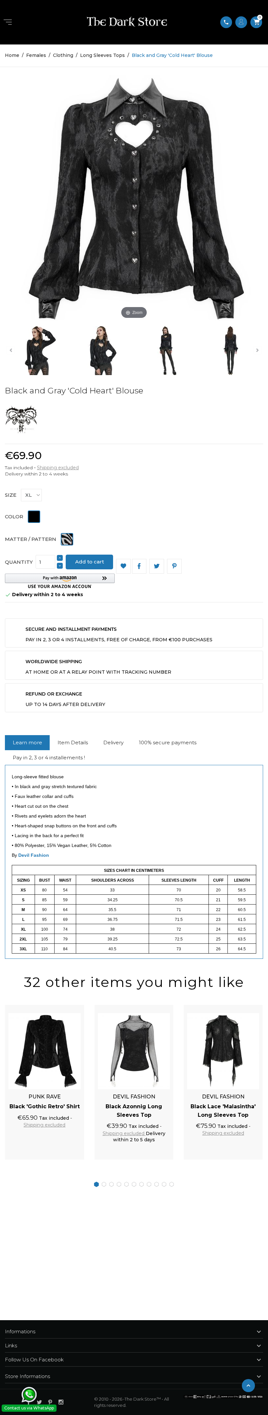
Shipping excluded (58, 468)
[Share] (139, 566)
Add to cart (89, 562)
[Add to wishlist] (72, 1008)
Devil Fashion (33, 855)
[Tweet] (156, 566)
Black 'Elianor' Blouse (223, 1106)
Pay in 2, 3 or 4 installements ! (49, 757)
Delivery (113, 742)
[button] (60, 581)
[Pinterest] (174, 566)
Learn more (27, 742)
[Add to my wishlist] (123, 566)
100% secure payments (167, 742)
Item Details (73, 742)
